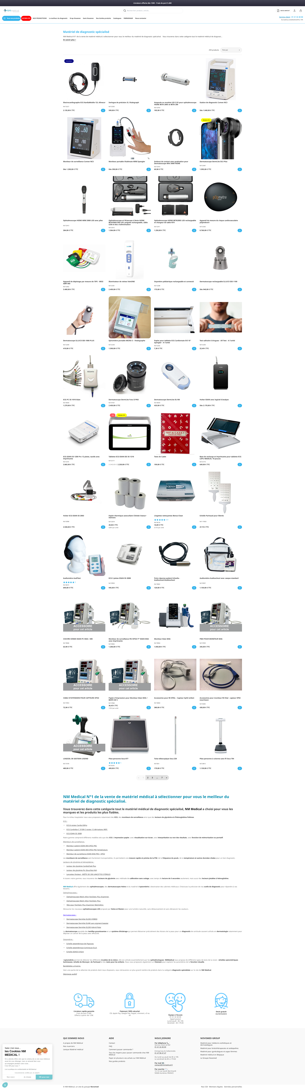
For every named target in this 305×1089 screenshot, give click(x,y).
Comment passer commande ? (121, 1049)
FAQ (110, 1046)
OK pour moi (44, 1077)
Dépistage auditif (70, 974)
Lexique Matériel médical (73, 1049)
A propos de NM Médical (73, 1043)
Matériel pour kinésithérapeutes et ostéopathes (219, 1048)
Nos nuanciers (69, 1046)
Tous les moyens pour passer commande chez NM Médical (129, 1054)
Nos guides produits (117, 1061)
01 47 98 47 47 (160, 1053)
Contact (112, 1043)
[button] (5, 1085)
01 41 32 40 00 (160, 1047)
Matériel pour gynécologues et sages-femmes (218, 1051)
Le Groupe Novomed (208, 1058)
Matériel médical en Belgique (212, 1055)
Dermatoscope (69, 915)
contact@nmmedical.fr (164, 1065)
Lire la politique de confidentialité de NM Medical (20, 1069)
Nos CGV (204, 1087)
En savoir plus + (69, 40)
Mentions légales (216, 1087)
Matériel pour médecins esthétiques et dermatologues (215, 1044)
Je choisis (27, 1077)
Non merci (11, 1077)
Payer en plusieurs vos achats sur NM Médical (127, 1058)
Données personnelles (233, 1087)
